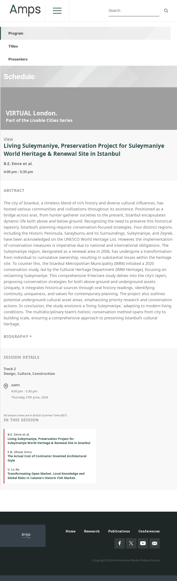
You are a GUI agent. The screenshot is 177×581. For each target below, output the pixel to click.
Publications (119, 531)
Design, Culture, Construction (29, 373)
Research (92, 531)
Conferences (149, 531)
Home (71, 531)
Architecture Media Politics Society (137, 560)
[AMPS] (25, 14)
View (8, 139)
